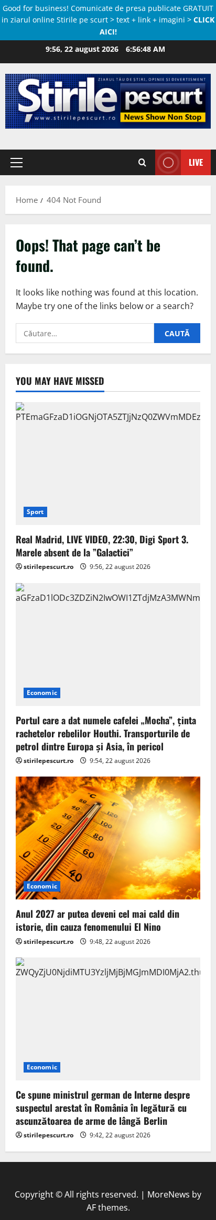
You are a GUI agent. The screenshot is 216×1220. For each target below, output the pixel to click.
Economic (42, 692)
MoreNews (168, 1194)
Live (196, 161)
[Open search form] (142, 162)
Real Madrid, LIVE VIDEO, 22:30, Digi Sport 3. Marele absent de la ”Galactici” (102, 545)
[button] (16, 162)
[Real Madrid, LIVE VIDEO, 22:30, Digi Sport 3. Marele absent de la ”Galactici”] (108, 463)
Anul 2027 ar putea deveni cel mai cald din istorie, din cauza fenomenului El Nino (97, 920)
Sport (35, 511)
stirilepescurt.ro (48, 566)
